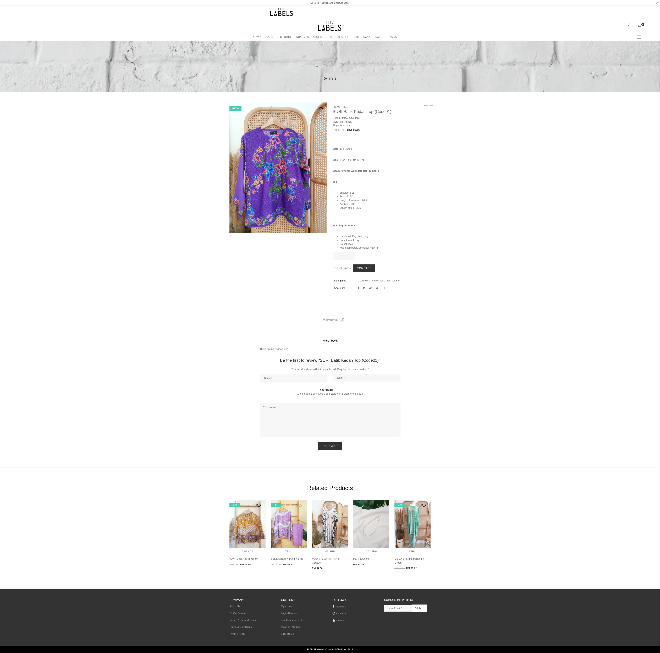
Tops (387, 280)
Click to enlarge (322, 117)
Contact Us (287, 633)
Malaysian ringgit (342, 121)
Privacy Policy (237, 633)
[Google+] (370, 287)
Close (657, 3)
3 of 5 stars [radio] (330, 393)
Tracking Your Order (292, 620)
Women (396, 280)
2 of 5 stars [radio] (317, 393)
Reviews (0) (333, 319)
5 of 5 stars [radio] (356, 393)
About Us (234, 606)
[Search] (630, 25)
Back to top (653, 644)
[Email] (383, 287)
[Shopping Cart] (639, 25)
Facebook (340, 606)
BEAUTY (342, 37)
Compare (364, 268)
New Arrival (378, 280)
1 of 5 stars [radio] (303, 393)
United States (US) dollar (346, 117)
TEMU (344, 106)
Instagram (340, 613)
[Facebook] (358, 287)
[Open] (639, 38)
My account (287, 606)
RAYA (366, 37)
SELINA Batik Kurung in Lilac (287, 558)
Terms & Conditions (240, 626)
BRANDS (391, 37)
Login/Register (289, 613)
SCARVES (302, 37)
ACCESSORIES (322, 37)
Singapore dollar (342, 125)
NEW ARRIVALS (263, 37)
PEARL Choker (361, 558)
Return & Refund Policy (242, 620)
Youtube (339, 620)
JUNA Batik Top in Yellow (243, 558)
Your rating (326, 389)
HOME (356, 37)
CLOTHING (284, 37)
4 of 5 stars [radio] (343, 393)
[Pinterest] (377, 287)
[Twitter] (364, 287)
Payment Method (291, 626)
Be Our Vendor (237, 613)
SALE (378, 37)
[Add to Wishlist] (319, 108)
